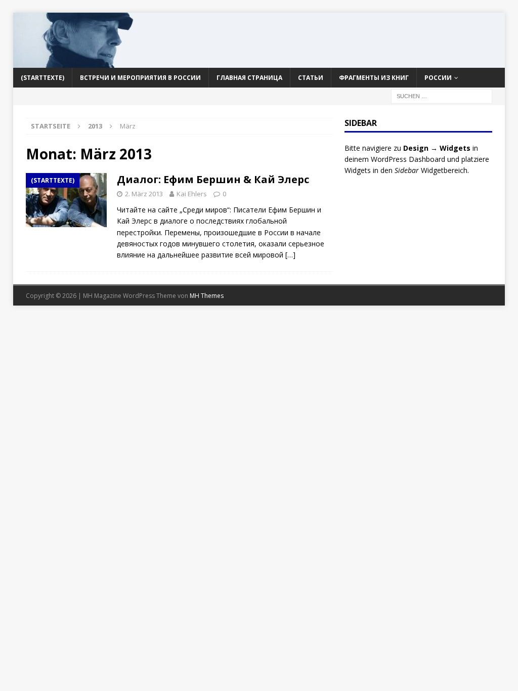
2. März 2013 (144, 193)
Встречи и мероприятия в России (140, 77)
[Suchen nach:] (441, 95)
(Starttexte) (42, 77)
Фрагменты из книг (374, 77)
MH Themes (207, 295)
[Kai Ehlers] (259, 61)
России (438, 77)
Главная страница (249, 77)
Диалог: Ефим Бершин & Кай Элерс (213, 179)
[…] (290, 255)
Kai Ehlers (192, 193)
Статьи (310, 77)
